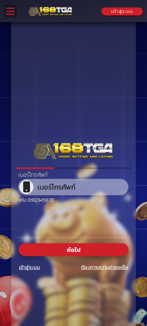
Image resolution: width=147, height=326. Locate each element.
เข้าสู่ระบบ (29, 267)
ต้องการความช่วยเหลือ (104, 267)
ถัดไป (74, 249)
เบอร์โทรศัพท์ (33, 174)
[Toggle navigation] (10, 11)
